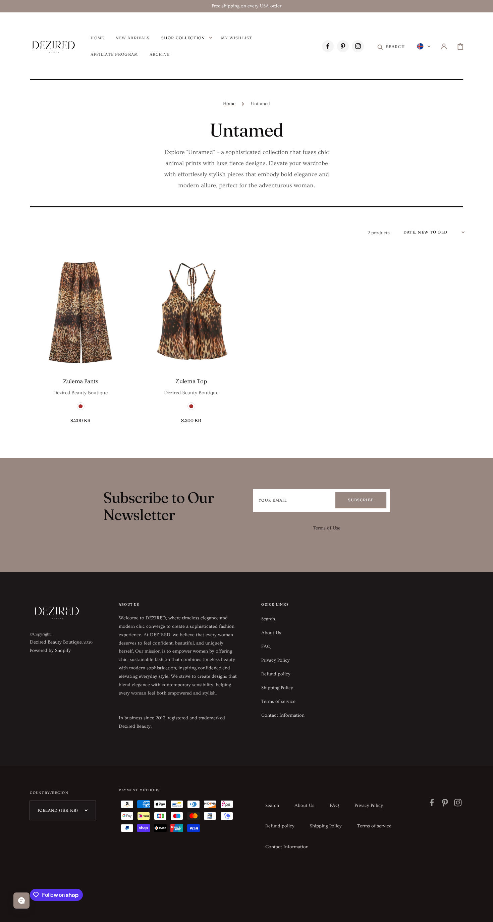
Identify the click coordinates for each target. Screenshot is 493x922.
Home (229, 103)
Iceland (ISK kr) (58, 810)
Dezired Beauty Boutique (56, 642)
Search (268, 619)
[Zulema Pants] (80, 311)
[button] (391, 46)
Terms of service (278, 701)
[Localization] (424, 46)
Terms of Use (326, 528)
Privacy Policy (275, 660)
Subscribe (361, 500)
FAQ (266, 646)
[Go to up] (483, 912)
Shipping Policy (277, 687)
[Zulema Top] (191, 311)
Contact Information (283, 715)
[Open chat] (21, 900)
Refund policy (275, 674)
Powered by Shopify (50, 650)
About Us (271, 632)
